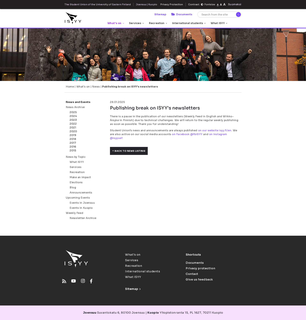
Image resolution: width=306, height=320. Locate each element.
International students (187, 23)
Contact (192, 274)
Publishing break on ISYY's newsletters (130, 86)
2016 (73, 146)
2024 (73, 116)
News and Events (78, 102)
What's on (114, 23)
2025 (73, 112)
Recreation (156, 23)
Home (70, 86)
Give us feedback (199, 279)
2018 (73, 139)
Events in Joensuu (82, 202)
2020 (73, 131)
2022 (73, 123)
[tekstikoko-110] (221, 4)
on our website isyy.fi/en (214, 130)
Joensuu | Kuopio (146, 4)
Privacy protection (200, 268)
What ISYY (218, 23)
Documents (184, 14)
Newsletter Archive (83, 218)
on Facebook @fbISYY (187, 134)
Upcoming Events (78, 197)
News (96, 86)
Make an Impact (80, 177)
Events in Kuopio (81, 208)
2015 (73, 150)
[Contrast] (202, 4)
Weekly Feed (74, 213)
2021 (73, 127)
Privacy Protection (171, 4)
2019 (73, 135)
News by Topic (76, 157)
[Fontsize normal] (218, 4)
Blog (73, 187)
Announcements (81, 192)
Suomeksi (234, 4)
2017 (73, 143)
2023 (73, 120)
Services (135, 23)
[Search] (238, 14)
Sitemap (160, 14)
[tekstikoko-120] (224, 4)
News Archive (75, 107)
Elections (76, 182)
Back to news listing (130, 150)
